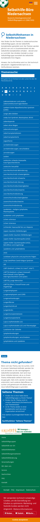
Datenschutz (31, 490)
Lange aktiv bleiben (10, 114)
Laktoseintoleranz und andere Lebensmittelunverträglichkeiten (15, 102)
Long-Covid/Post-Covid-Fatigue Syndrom (18, 260)
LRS (4, 264)
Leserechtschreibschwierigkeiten (15, 198)
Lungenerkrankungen (11, 298)
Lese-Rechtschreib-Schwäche (14, 178)
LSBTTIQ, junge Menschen (13, 280)
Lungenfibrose (8, 302)
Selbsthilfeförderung (9, 458)
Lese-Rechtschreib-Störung (13, 182)
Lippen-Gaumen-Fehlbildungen (15, 231)
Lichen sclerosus (9, 219)
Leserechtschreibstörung (12, 205)
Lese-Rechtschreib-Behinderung (15, 170)
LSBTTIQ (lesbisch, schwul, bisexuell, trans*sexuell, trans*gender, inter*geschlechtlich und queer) (16, 274)
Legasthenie (7, 141)
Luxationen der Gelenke (12, 329)
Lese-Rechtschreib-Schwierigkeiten (16, 174)
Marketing (32, 513)
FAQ (3, 478)
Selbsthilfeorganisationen (11, 454)
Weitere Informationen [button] (22, 509)
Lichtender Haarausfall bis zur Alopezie (18, 227)
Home (4, 437)
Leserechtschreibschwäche (13, 201)
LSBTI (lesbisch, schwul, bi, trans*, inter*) (18, 268)
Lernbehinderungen (10, 145)
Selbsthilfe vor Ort (8, 446)
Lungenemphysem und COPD (14, 294)
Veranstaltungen (8, 462)
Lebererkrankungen (10, 129)
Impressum (20, 490)
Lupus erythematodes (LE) (13, 322)
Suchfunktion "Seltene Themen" (17, 421)
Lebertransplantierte (11, 137)
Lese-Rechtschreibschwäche (13, 190)
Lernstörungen (8, 153)
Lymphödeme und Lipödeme (14, 341)
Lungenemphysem (10, 290)
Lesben (6, 156)
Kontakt (4, 482)
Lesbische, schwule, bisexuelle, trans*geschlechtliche (14, 161)
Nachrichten (6, 474)
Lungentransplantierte (11, 318)
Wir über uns (6, 466)
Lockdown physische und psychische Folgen (19, 257)
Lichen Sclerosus (9, 223)
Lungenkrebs (8, 310)
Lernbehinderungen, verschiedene (16, 149)
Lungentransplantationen (12, 314)
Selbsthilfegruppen (9, 441)
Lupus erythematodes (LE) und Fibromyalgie (19, 326)
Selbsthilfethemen (8, 450)
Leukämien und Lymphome (13, 215)
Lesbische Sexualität (11, 166)
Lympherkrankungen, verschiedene (16, 337)
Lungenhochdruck (10, 306)
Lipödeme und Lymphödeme (14, 249)
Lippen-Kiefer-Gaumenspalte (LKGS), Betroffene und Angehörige (16, 244)
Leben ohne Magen (10, 125)
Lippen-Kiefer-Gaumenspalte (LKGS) (16, 239)
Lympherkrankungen (11, 333)
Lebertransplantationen (12, 133)
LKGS (5, 253)
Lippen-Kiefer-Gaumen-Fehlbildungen (17, 235)
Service (4, 470)
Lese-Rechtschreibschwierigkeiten (16, 186)
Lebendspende (9, 121)
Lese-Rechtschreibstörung (13, 194)
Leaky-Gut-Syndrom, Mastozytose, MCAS (18, 117)
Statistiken (21, 513)
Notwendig (10, 513)
